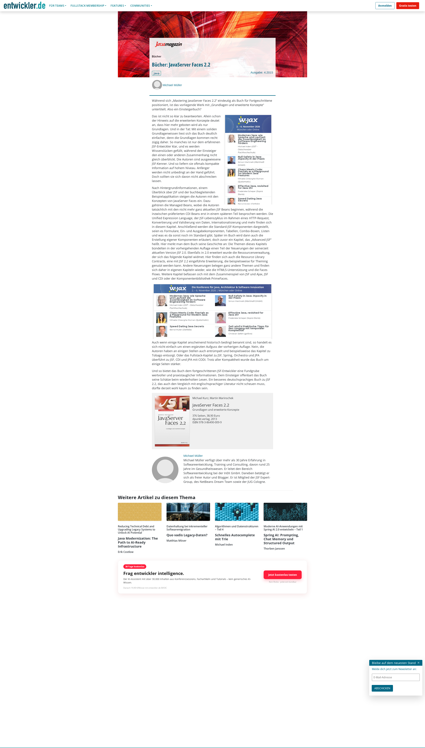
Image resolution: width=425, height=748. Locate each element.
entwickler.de (24, 6)
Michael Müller (172, 85)
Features (117, 5)
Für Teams (56, 5)
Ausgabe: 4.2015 (262, 72)
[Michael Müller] (157, 85)
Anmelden (385, 5)
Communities (140, 5)
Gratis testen (407, 5)
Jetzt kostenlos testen (282, 575)
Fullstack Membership (87, 5)
